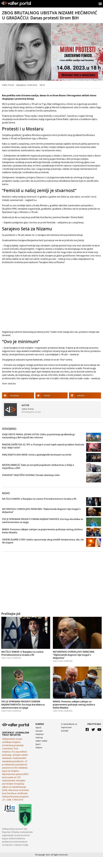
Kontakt (64, 730)
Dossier (39, 730)
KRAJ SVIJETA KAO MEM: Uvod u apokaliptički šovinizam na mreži (36, 454)
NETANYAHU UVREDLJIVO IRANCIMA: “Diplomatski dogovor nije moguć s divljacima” (74, 654)
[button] (18, 395)
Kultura (39, 747)
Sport (38, 744)
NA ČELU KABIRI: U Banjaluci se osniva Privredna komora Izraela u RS (39, 498)
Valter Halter (41, 740)
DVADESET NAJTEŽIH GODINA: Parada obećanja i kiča (31, 475)
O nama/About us (69, 724)
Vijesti (38, 727)
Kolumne (40, 734)
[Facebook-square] (87, 729)
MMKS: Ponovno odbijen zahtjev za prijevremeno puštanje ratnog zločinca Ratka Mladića (74, 704)
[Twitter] (93, 729)
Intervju (39, 737)
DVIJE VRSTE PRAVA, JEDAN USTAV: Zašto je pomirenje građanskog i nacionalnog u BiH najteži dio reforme (38, 436)
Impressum (66, 727)
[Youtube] (99, 729)
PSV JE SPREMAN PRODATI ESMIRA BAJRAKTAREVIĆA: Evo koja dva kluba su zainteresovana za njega (23, 704)
